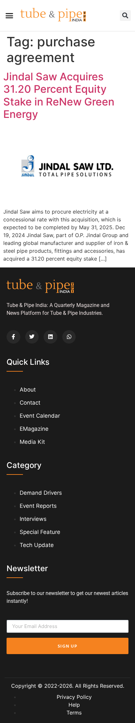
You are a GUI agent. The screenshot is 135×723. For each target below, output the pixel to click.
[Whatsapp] (69, 337)
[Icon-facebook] (13, 337)
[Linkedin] (50, 337)
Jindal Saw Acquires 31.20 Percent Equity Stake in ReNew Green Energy (58, 95)
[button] (9, 15)
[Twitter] (32, 337)
